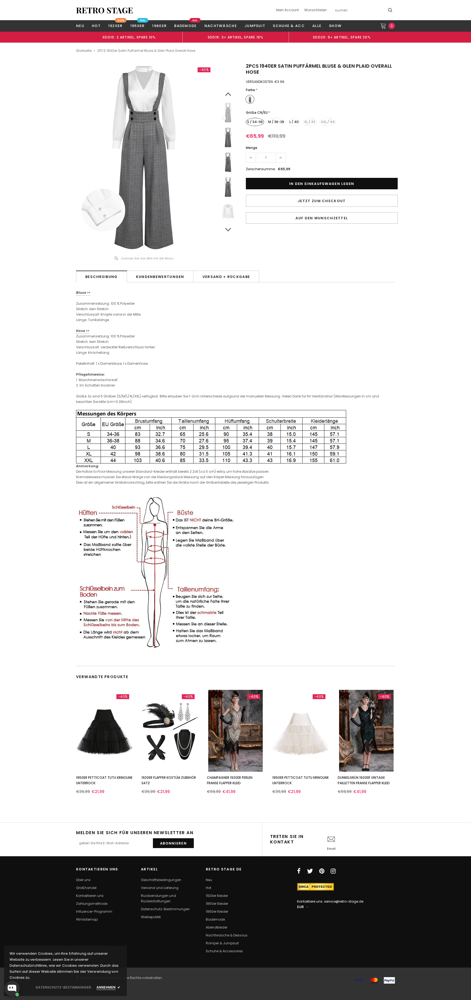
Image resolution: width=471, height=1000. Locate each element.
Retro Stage (104, 10)
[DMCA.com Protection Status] (315, 886)
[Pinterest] (321, 871)
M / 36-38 (276, 121)
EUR (300, 906)
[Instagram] (333, 871)
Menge (251, 147)
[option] (129, 37)
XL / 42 (309, 121)
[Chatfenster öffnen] (12, 988)
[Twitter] (310, 871)
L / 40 (294, 121)
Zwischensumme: (261, 169)
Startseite (84, 50)
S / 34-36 (255, 121)
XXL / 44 (328, 121)
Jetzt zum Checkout (322, 200)
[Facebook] (299, 871)
